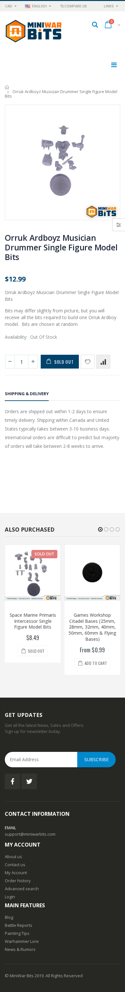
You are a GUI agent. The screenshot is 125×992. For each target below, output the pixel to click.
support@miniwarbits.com (30, 834)
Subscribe (96, 759)
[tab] (27, 394)
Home (7, 87)
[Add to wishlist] (88, 362)
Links (109, 6)
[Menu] (114, 64)
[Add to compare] (103, 362)
